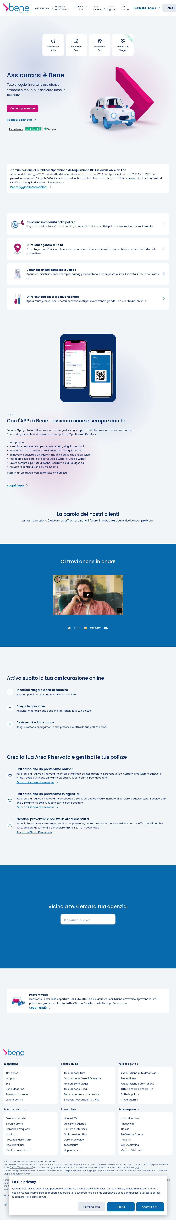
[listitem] (88, 178)
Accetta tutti (150, 1206)
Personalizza (91, 1206)
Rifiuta (121, 1206)
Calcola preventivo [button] (22, 108)
